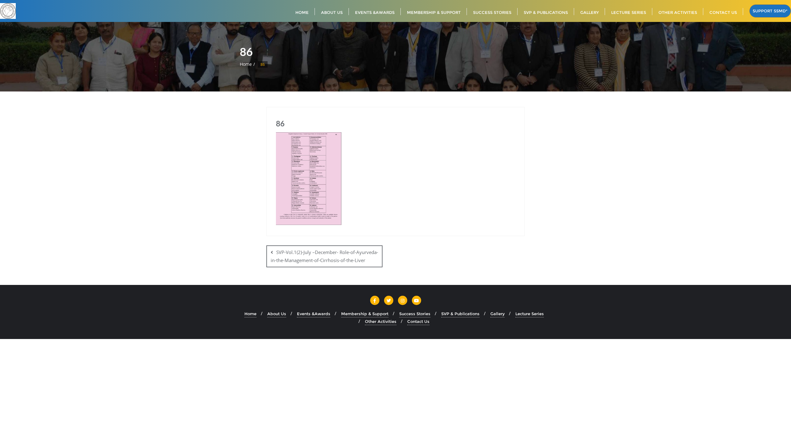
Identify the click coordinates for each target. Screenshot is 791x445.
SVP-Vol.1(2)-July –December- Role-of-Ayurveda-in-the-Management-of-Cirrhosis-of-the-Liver (324, 256)
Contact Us (418, 321)
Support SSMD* (770, 10)
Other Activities (380, 321)
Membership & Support (364, 313)
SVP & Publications (460, 313)
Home (246, 64)
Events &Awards (313, 313)
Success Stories (414, 313)
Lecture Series (529, 313)
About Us (276, 313)
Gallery (497, 313)
